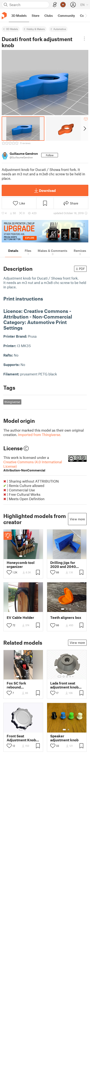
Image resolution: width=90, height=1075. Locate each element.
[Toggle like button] (9, 572)
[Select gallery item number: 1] (20, 556)
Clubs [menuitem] (48, 15)
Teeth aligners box (65, 617)
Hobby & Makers (36, 28)
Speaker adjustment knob (64, 738)
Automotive (59, 28)
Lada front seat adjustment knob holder (64, 685)
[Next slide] (84, 128)
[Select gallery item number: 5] (73, 676)
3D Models (12, 28)
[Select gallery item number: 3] (70, 609)
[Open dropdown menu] (84, 38)
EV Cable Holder (20, 617)
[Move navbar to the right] (86, 15)
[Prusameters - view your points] (63, 4)
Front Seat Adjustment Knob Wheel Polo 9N (21, 738)
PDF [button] (82, 269)
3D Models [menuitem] (19, 15)
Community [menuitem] (66, 15)
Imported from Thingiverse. (39, 434)
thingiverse (12, 402)
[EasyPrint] (55, 4)
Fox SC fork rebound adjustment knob (21, 685)
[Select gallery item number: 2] (25, 556)
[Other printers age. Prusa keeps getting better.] (45, 231)
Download (47, 190)
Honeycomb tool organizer (21, 565)
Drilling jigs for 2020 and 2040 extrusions (63, 565)
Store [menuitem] (35, 15)
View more (77, 519)
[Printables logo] (4, 15)
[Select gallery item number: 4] (28, 676)
